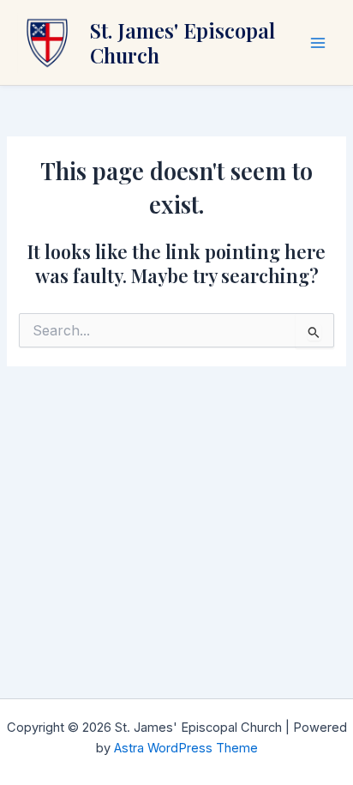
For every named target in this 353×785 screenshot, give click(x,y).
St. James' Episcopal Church (182, 42)
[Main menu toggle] (318, 43)
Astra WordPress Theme (186, 748)
